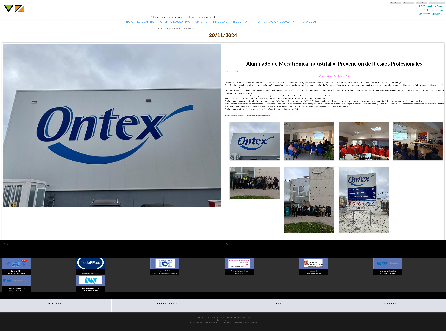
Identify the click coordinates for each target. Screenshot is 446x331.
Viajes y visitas (173, 28)
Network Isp (245, 318)
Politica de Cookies (219, 323)
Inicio (129, 21)
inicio (160, 28)
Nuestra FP (243, 21)
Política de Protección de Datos (238, 323)
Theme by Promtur (223, 320)
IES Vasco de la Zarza (219, 318)
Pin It (5, 244)
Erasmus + (311, 21)
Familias (201, 21)
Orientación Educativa (278, 21)
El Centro (146, 21)
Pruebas (220, 21)
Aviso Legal (208, 323)
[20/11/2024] (112, 125)
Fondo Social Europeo (437, 3)
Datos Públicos (396, 3)
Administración (422, 3)
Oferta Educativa (175, 21)
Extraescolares (409, 3)
